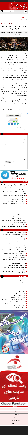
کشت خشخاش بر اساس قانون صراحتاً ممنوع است (17, 257)
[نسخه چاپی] (1, 23)
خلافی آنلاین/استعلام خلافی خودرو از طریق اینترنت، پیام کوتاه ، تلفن (14, 303)
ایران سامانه (19, 432)
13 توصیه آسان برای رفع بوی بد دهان (19, 285)
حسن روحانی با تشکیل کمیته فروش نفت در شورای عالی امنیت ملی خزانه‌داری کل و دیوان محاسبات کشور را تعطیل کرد (14, 235)
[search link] (2, 11)
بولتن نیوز (20, 54)
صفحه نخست (25, 22)
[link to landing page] (20, 6)
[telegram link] (15, 124)
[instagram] (11, 4)
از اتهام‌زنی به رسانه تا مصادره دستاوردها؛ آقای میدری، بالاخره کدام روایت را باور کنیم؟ (14, 188)
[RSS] (1, 3)
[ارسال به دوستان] (2, 23)
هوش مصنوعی (19, 113)
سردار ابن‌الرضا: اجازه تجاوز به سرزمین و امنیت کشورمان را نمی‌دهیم (14, 226)
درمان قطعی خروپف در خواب (14, 420)
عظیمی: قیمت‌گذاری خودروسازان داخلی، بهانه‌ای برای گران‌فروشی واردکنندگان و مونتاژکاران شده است (14, 271)
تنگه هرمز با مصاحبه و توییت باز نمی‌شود (19, 199)
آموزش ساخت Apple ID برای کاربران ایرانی (18, 297)
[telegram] (8, 3)
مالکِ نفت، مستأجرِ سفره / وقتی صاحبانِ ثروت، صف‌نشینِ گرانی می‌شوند (15, 239)
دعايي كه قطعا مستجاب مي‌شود (20, 293)
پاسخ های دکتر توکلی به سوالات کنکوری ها (18, 307)
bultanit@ (21, 111)
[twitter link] (9, 124)
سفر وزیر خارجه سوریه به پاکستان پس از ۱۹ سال (17, 263)
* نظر (24, 147)
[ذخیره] (4, 23)
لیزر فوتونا (14, 423)
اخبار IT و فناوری (18, 22)
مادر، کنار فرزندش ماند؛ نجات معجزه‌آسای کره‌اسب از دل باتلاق (15, 253)
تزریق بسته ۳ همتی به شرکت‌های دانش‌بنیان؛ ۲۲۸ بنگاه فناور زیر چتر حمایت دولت (14, 15)
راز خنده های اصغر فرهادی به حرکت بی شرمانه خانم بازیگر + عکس (14, 299)
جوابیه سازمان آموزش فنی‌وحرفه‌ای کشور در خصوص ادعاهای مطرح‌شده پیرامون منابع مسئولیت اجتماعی (15, 217)
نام (24, 137)
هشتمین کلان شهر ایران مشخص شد (19, 279)
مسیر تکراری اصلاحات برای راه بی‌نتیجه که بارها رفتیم (16, 232)
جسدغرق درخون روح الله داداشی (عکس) (19, 305)
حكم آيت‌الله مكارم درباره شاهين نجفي (19, 289)
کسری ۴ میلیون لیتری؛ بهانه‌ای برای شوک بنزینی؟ (17, 247)
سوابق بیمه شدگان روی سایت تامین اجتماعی (18, 281)
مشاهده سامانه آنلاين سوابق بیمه (20, 287)
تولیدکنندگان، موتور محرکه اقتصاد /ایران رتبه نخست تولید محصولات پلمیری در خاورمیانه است (14, 260)
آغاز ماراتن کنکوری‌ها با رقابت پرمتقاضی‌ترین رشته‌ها (17, 265)
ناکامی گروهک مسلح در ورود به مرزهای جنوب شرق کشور (16, 201)
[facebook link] (12, 124)
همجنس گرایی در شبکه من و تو (20, 283)
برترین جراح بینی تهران (14, 409)
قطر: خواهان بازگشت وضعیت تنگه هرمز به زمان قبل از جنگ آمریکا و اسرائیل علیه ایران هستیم (14, 268)
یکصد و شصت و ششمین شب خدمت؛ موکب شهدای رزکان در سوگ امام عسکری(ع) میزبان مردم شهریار (14, 221)
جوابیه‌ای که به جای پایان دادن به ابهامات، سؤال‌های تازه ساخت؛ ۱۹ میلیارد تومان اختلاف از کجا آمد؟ (14, 213)
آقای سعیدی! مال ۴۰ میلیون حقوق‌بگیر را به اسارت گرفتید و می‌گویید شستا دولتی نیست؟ (14, 250)
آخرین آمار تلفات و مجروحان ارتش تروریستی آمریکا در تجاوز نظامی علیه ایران (14, 244)
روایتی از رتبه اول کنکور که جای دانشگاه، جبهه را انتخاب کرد (15, 242)
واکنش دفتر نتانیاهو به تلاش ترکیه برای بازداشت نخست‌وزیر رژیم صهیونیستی (14, 204)
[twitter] (4, 3)
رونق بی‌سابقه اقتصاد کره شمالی (20, 207)
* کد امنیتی (23, 159)
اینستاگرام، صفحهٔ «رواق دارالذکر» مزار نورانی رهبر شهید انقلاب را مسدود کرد (14, 196)
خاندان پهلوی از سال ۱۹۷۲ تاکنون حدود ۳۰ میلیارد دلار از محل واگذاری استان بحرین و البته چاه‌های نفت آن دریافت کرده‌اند (13, 185)
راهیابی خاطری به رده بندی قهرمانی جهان (19, 224)
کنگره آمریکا (14, 113)
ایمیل (24, 142)
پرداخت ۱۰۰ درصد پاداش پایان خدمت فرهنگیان (18, 301)
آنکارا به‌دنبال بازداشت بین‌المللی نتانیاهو (19, 211)
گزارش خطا (14, 118)
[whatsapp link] (18, 124)
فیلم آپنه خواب (14, 417)
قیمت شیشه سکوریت (14, 412)
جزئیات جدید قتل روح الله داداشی (20, 295)
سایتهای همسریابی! (22, 291)
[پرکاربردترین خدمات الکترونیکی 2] (14, 332)
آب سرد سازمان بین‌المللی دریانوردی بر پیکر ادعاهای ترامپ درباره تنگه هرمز (14, 192)
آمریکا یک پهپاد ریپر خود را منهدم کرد (19, 209)
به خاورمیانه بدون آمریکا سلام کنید (20, 255)
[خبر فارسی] (14, 379)
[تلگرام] (14, 175)
